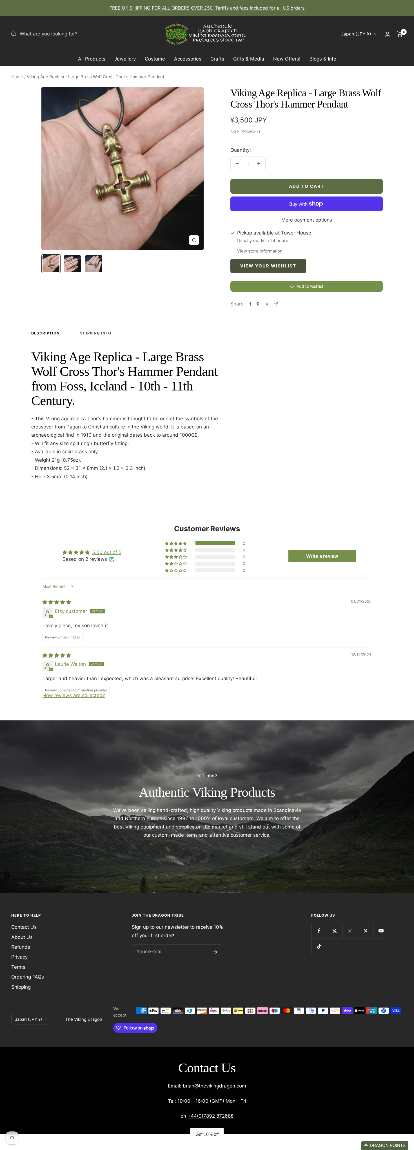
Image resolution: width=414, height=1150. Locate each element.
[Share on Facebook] (250, 304)
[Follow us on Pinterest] (365, 931)
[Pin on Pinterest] (258, 304)
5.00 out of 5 (106, 552)
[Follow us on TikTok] (319, 946)
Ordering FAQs (27, 977)
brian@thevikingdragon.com (214, 1086)
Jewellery (125, 59)
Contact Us (24, 927)
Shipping (21, 987)
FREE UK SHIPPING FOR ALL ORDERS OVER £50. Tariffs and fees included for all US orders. (208, 8)
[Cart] (400, 34)
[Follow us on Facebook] (319, 931)
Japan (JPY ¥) (356, 34)
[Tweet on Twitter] (266, 304)
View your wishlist (268, 266)
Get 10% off (207, 1134)
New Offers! (287, 59)
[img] (57, 602)
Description (45, 333)
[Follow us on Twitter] (334, 931)
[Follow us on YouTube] (381, 931)
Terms (18, 967)
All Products (91, 59)
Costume (155, 59)
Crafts (217, 59)
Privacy (19, 957)
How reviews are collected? (74, 695)
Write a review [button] (322, 556)
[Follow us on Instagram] (350, 931)
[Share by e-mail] (276, 304)
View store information (259, 251)
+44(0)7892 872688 (210, 1116)
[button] (176, 543)
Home (17, 76)
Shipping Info (95, 333)
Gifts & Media (248, 59)
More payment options (306, 220)
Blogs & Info (323, 59)
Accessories (187, 59)
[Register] (215, 952)
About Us (22, 937)
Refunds (20, 947)
